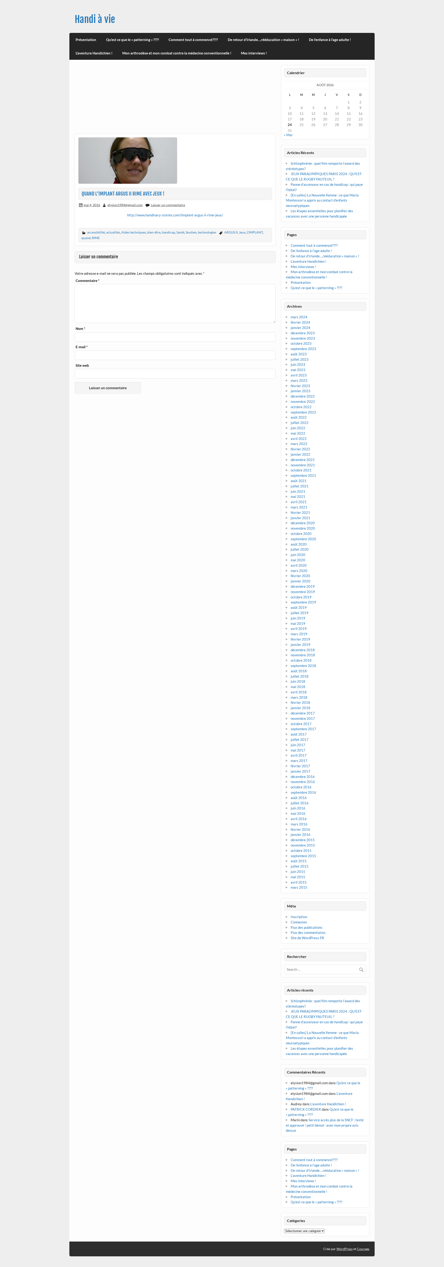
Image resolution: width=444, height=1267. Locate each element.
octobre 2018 (301, 660)
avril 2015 (299, 882)
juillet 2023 (299, 359)
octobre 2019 (301, 597)
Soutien (191, 232)
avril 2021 (299, 502)
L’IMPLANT (255, 232)
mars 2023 (299, 380)
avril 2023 (299, 375)
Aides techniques (133, 232)
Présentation (86, 40)
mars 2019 (299, 634)
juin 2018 (298, 681)
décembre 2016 (303, 776)
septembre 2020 (303, 539)
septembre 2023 (303, 349)
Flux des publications (306, 927)
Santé (180, 232)
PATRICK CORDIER (306, 1109)
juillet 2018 (299, 676)
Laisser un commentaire (168, 205)
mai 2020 (298, 560)
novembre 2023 (303, 338)
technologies (207, 232)
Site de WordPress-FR (307, 938)
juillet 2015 (299, 866)
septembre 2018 (303, 666)
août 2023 (299, 354)
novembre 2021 (303, 465)
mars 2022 (299, 444)
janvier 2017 (300, 771)
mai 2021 (298, 496)
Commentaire (87, 280)
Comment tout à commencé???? (193, 40)
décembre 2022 (303, 396)
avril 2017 (299, 755)
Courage (363, 1249)
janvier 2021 (300, 518)
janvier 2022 (300, 454)
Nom (80, 328)
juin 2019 (298, 618)
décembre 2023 (303, 333)
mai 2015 (298, 877)
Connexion (299, 922)
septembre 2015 (303, 856)
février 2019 (300, 639)
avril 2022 (299, 438)
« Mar (288, 135)
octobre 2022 (301, 407)
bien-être (153, 232)
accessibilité (96, 232)
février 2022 (300, 449)
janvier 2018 (300, 708)
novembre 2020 (303, 528)
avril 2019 (299, 628)
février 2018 (300, 702)
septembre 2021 (303, 475)
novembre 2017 (303, 718)
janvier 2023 (300, 391)
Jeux (242, 232)
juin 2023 (298, 364)
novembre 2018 (303, 655)
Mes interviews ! (254, 53)
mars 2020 (299, 571)
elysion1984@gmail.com (125, 205)
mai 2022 (298, 433)
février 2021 (300, 512)
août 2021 (299, 481)
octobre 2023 (301, 343)
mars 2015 (299, 887)
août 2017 (299, 734)
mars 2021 (299, 507)
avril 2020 (299, 565)
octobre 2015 (301, 850)
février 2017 (300, 766)
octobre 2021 (301, 470)
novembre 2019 (303, 592)
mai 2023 (298, 370)
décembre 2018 (303, 650)
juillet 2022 (299, 422)
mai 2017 (298, 750)
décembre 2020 (303, 523)
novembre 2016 (303, 782)
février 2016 (300, 829)
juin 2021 (298, 491)
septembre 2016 (303, 792)
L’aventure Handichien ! (94, 53)
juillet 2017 (299, 739)
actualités (113, 232)
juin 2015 (298, 871)
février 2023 (300, 386)
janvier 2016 (300, 834)
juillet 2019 (299, 613)
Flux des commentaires (308, 932)
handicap (168, 232)
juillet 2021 (299, 486)
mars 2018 (299, 697)
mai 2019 (298, 623)
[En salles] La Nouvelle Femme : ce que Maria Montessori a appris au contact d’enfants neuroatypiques (322, 200)
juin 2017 (298, 745)
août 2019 (299, 607)
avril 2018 (299, 692)
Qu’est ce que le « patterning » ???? (132, 40)
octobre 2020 (301, 533)
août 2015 (299, 861)
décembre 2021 (303, 460)
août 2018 (299, 671)
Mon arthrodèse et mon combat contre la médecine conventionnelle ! (176, 53)
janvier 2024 (300, 327)
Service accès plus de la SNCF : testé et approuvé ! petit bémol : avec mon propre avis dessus (325, 1125)
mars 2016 (299, 824)
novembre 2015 (303, 845)
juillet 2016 (299, 803)
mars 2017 (299, 760)
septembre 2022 (303, 412)
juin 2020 (298, 555)
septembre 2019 (303, 602)
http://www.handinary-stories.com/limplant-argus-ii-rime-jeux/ (175, 215)
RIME (96, 238)
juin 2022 (298, 428)
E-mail (82, 347)
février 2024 (300, 322)
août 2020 (299, 544)
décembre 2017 (303, 713)
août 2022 (299, 417)
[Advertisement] (175, 99)
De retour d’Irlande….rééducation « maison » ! (263, 40)
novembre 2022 (303, 401)
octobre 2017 (301, 724)
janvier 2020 (300, 581)
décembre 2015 (303, 840)
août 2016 (299, 798)
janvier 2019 (300, 644)
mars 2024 (299, 317)
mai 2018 (298, 687)
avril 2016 (299, 819)
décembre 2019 (303, 586)
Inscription (299, 917)
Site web (82, 365)
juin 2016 (298, 808)
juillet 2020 (299, 549)
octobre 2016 (301, 787)
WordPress (344, 1249)
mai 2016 (298, 813)
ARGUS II (230, 232)
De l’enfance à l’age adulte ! (330, 40)
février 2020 (300, 576)
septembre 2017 (303, 729)
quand (85, 238)
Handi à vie (95, 19)
